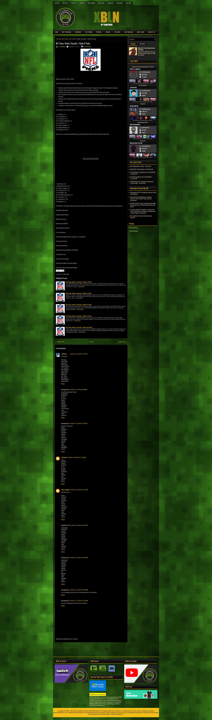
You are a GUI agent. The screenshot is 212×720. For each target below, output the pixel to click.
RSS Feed (128, 3)
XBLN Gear (120, 3)
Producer (143, 141)
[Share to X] (61, 271)
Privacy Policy (133, 228)
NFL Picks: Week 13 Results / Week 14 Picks (78, 293)
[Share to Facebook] (63, 271)
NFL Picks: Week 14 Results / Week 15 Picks (78, 316)
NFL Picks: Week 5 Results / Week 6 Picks (73, 43)
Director (142, 104)
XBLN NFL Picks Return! (137, 169)
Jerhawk (62, 46)
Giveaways (78, 32)
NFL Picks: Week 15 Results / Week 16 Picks (78, 305)
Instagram (91, 3)
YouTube (65, 3)
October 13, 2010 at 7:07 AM (78, 423)
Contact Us (151, 32)
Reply (63, 384)
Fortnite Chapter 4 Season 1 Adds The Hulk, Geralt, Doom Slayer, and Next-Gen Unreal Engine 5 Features (143, 211)
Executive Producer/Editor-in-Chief (143, 67)
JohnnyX (64, 457)
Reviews (108, 32)
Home (56, 32)
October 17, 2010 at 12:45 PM (79, 601)
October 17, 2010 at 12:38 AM (79, 590)
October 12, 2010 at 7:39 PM (78, 354)
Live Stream (88, 32)
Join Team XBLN (128, 32)
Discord (82, 3)
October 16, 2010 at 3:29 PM (79, 525)
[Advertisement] (80, 647)
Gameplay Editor (143, 122)
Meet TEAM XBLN (66, 32)
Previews (99, 32)
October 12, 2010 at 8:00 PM (78, 389)
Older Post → (122, 342)
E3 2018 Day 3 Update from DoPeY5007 (142, 172)
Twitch (57, 3)
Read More (81, 286)
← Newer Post (59, 342)
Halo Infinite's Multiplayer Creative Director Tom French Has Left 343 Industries (140, 198)
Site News (117, 32)
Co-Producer (143, 85)
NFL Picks (65, 39)
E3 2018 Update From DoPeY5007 (141, 177)
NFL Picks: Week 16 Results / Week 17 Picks (78, 282)
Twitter (73, 3)
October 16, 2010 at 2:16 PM (79, 490)
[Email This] (57, 271)
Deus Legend (65, 490)
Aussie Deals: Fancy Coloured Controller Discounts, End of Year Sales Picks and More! (143, 205)
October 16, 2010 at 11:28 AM (76, 457)
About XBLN (140, 32)
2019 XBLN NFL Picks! (137, 166)
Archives (142, 44)
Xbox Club (101, 3)
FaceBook (110, 3)
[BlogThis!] (59, 271)
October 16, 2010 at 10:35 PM (79, 557)
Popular (133, 44)
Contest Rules (133, 231)
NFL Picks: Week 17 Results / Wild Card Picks (79, 327)
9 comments (87, 46)
